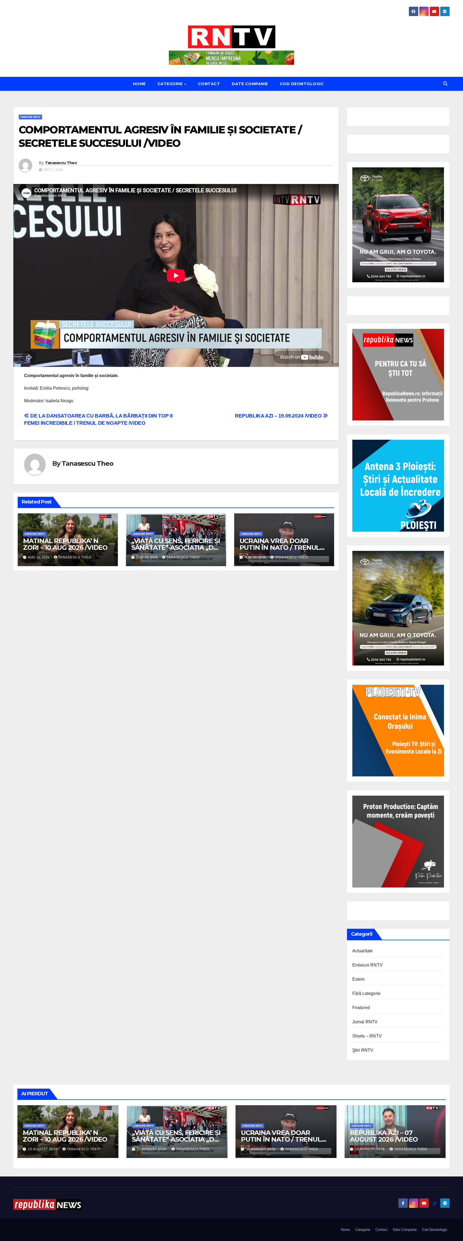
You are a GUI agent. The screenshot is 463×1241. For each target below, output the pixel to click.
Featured (361, 1007)
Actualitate (362, 951)
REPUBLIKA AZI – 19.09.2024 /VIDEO (279, 416)
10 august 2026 (43, 1149)
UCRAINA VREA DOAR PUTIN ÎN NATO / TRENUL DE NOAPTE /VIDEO (280, 547)
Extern (358, 979)
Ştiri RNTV (363, 1050)
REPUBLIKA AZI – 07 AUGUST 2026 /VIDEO (383, 1136)
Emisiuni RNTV (30, 116)
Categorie (171, 83)
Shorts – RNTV (367, 1036)
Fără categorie (366, 993)
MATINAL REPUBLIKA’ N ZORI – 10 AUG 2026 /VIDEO (65, 544)
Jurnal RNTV (365, 1022)
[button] (445, 83)
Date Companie (250, 83)
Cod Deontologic (302, 83)
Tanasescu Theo (61, 162)
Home (139, 83)
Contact (209, 83)
